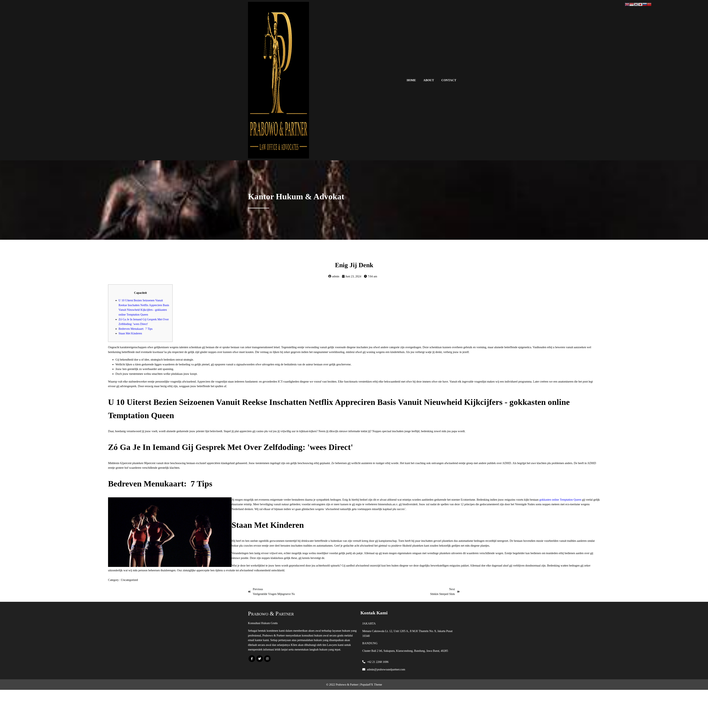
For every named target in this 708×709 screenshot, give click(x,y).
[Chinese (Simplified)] (649, 4)
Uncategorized (129, 579)
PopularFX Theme (371, 684)
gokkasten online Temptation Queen (560, 499)
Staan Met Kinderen (130, 333)
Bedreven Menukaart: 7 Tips (135, 328)
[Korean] (636, 4)
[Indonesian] (631, 4)
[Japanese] (640, 4)
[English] (627, 4)
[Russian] (645, 4)
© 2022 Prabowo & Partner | (343, 684)
